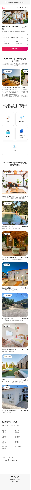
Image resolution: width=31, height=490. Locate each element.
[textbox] (8, 43)
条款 (17, 481)
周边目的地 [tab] (5, 425)
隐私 (13, 481)
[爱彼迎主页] (3, 7)
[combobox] (14, 37)
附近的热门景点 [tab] (15, 425)
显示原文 (22, 2)
